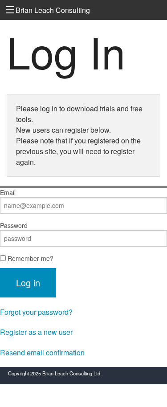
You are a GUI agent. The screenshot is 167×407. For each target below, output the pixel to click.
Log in (28, 282)
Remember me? (29, 258)
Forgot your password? (36, 312)
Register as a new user (36, 332)
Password (14, 225)
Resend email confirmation (42, 352)
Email (8, 192)
